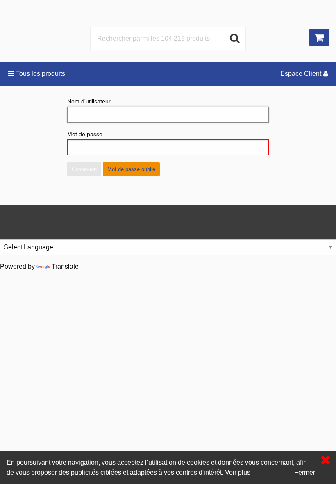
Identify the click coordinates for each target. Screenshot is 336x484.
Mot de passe (84, 134)
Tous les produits (40, 73)
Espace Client (300, 73)
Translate (65, 266)
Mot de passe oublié (131, 169)
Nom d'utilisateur (89, 101)
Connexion (84, 169)
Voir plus (237, 472)
